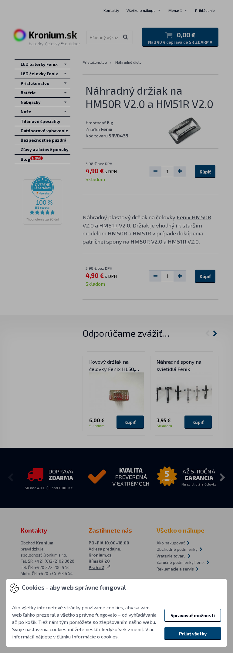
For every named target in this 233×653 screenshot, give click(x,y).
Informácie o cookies (95, 636)
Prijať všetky (193, 633)
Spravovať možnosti (193, 615)
